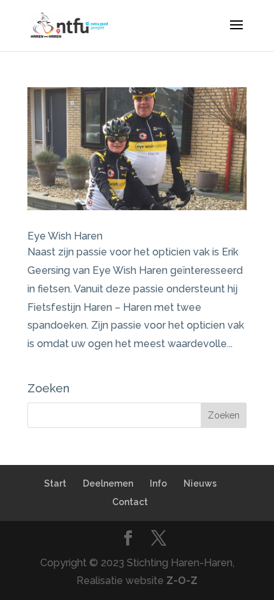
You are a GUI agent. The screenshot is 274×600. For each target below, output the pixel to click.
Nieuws (200, 483)
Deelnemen (108, 483)
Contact (130, 502)
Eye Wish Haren (65, 236)
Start (55, 483)
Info (158, 483)
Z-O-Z (182, 581)
